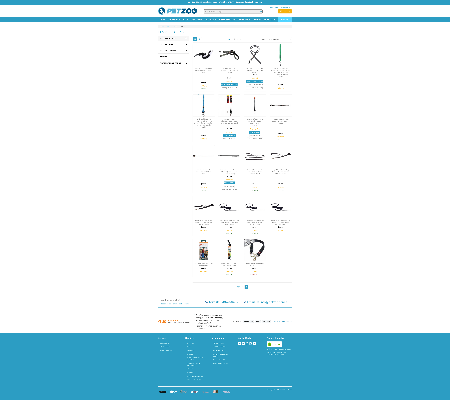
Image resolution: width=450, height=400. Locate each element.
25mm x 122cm (226, 189)
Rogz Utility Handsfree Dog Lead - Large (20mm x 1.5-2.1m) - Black (229, 222)
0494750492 (223, 302)
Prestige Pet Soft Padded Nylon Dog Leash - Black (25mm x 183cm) (229, 172)
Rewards (190, 372)
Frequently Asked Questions (193, 364)
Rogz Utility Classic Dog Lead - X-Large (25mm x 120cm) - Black (203, 222)
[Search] (261, 11)
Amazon (266, 321)
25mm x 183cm (229, 183)
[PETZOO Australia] (177, 11)
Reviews (190, 354)
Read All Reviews (283, 321)
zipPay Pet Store (219, 347)
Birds (256, 20)
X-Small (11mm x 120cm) (254, 84)
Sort (263, 39)
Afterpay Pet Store (220, 363)
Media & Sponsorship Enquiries (195, 359)
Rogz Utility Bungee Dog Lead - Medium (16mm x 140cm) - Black (255, 172)
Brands (285, 20)
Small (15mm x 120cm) (229, 84)
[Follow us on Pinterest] (254, 343)
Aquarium (244, 20)
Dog (162, 20)
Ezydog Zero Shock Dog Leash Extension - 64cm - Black (204, 70)
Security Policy (219, 360)
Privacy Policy (218, 350)
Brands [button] (163, 56)
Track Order (165, 347)
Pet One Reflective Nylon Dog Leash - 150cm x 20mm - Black (255, 121)
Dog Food (174, 20)
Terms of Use (218, 343)
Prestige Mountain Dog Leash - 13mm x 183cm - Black (203, 172)
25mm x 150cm (252, 139)
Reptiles (210, 20)
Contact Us (274, 7)
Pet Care (190, 369)
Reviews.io (248, 321)
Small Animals (226, 20)
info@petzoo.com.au (268, 302)
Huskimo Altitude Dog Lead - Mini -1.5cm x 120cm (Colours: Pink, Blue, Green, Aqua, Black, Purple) (280, 72)
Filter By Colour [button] (168, 50)
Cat (185, 20)
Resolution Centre (167, 350)
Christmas (269, 20)
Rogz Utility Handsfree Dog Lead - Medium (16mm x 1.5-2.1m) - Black (255, 222)
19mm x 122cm (229, 186)
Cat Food (196, 20)
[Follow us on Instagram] (250, 343)
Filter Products (168, 38)
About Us (190, 343)
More (260, 139)
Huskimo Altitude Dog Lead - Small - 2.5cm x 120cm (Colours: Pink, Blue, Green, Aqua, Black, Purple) (203, 123)
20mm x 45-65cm (229, 135)
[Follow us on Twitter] (243, 343)
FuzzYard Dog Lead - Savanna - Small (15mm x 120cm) (229, 70)
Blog (189, 347)
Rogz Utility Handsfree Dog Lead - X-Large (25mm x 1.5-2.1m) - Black (280, 222)
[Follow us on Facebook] (239, 343)
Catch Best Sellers (194, 380)
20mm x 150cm (255, 132)
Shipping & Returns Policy (220, 355)
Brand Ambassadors (195, 376)
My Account (164, 343)
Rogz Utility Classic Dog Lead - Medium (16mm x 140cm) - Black (280, 172)
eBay (258, 321)
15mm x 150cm (255, 135)
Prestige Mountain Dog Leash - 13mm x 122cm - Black (280, 121)
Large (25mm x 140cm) (229, 88)
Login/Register (286, 7)
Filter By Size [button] (166, 44)
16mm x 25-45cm (229, 139)
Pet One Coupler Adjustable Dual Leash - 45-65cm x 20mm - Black (229, 121)
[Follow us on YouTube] (247, 343)
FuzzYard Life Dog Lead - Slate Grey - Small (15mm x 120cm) (255, 70)
